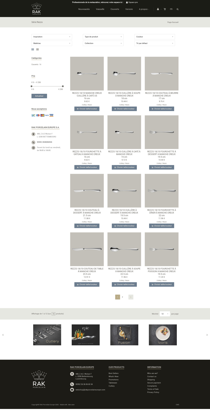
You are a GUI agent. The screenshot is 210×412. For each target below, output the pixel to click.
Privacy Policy (153, 392)
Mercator (71, 405)
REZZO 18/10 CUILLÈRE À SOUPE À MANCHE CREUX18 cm (124, 96)
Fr (171, 9)
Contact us (151, 376)
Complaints (152, 386)
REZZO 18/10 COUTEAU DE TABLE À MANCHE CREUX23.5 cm (86, 271)
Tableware (113, 383)
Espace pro (133, 2)
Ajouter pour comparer (88, 74)
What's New (113, 376)
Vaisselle (100, 9)
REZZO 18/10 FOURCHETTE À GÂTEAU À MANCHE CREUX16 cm (87, 154)
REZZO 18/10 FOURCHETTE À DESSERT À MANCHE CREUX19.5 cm (161, 154)
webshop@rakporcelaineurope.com (90, 390)
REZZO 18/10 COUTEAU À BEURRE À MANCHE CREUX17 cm (161, 96)
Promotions (113, 380)
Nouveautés (84, 9)
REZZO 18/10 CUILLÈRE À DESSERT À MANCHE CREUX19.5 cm (124, 213)
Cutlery (84, 105)
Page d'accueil (173, 22)
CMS (177, 405)
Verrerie (129, 9)
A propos (143, 9)
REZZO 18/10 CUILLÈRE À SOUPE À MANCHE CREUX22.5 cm (124, 271)
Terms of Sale (153, 389)
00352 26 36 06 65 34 (84, 384)
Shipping (151, 380)
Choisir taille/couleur (88, 109)
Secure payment (154, 383)
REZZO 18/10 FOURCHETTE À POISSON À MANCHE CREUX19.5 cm (161, 271)
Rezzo (90, 105)
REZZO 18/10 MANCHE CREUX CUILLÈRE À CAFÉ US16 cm (87, 96)
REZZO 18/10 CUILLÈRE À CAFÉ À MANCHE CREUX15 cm (124, 154)
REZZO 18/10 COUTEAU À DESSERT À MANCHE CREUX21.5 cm (87, 213)
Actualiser (39, 96)
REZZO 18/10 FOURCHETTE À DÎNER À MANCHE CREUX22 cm (161, 213)
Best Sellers (113, 373)
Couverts (115, 9)
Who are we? (152, 373)
